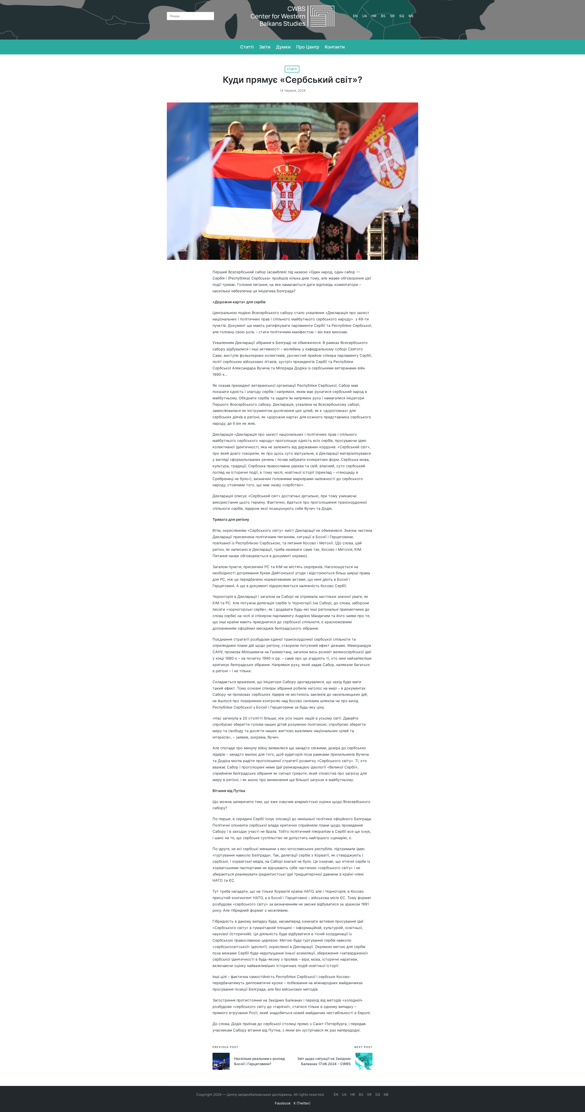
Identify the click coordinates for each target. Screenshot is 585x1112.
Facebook (283, 1103)
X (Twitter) (301, 1103)
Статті (292, 69)
